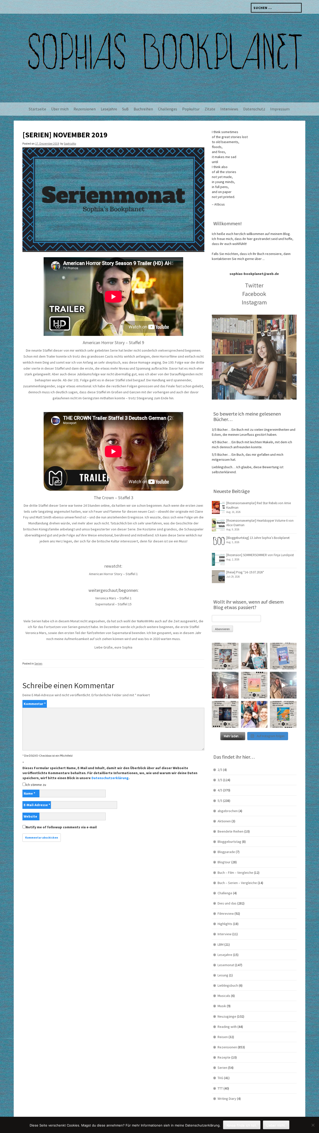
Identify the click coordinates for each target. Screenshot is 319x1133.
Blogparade (226, 852)
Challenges (167, 108)
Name (29, 793)
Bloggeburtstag (229, 841)
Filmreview (226, 913)
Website (30, 816)
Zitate (210, 108)
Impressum (280, 108)
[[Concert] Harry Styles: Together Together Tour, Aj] (225, 685)
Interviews (229, 108)
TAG (220, 1078)
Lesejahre (109, 108)
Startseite (37, 108)
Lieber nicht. (276, 1125)
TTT (220, 1088)
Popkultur (191, 108)
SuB (125, 108)
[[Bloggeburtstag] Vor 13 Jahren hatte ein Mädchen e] (254, 656)
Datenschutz (254, 108)
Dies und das (227, 903)
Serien (38, 663)
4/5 (220, 790)
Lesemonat (226, 965)
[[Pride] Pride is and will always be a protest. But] (254, 714)
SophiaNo (70, 143)
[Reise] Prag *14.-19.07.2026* (245, 572)
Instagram (254, 302)
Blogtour (224, 862)
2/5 (220, 769)
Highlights (225, 923)
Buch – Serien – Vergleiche (237, 883)
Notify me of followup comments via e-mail (61, 827)
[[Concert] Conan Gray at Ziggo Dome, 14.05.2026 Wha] (283, 685)
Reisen (223, 1037)
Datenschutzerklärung (110, 778)
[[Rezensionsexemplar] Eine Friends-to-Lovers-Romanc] (283, 656)
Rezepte (224, 1057)
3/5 (220, 780)
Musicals (224, 995)
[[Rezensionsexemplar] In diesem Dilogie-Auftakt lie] (225, 714)
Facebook (254, 294)
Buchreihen (143, 108)
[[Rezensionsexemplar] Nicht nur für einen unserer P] (225, 656)
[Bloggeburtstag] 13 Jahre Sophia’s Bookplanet (258, 538)
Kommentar (35, 703)
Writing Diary (227, 1098)
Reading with (227, 1026)
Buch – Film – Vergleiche (235, 872)
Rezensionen (85, 108)
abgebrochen (228, 811)
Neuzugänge (227, 1016)
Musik (222, 1006)
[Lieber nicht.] (312, 1125)
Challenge (225, 893)
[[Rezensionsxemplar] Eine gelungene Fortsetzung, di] (254, 685)
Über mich (60, 108)
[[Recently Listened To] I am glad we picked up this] (283, 714)
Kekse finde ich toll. (242, 1125)
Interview (225, 934)
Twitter (254, 285)
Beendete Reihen (230, 831)
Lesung (223, 975)
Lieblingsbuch (228, 985)
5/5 (220, 800)
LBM (221, 944)
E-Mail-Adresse (37, 805)
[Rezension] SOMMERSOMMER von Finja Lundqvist (260, 555)
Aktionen (224, 821)
